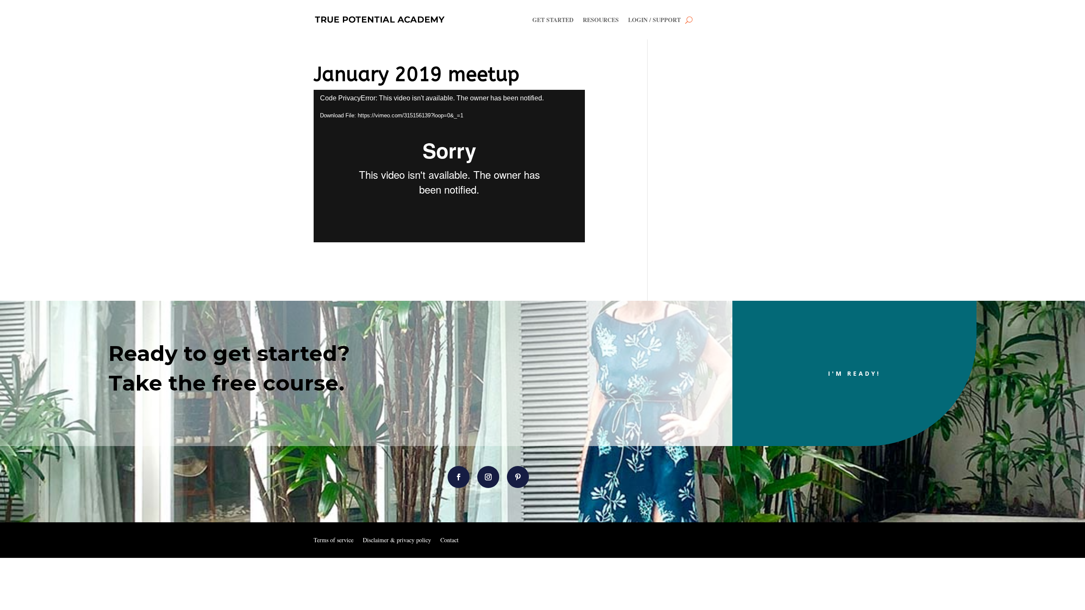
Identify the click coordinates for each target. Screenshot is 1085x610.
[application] (449, 166)
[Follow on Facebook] (459, 477)
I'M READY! (854, 373)
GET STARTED (552, 19)
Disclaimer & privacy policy (397, 540)
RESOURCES (601, 19)
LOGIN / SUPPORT (654, 19)
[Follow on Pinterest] (518, 477)
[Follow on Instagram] (488, 477)
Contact (449, 540)
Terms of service (333, 540)
